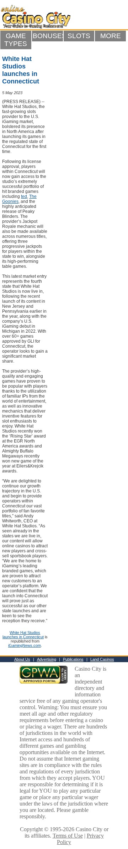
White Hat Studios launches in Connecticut (23, 634)
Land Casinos (102, 659)
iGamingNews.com (24, 645)
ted (24, 196)
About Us (22, 659)
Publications (73, 659)
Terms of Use (68, 836)
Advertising (46, 659)
